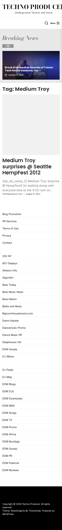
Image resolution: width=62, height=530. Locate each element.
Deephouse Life (11, 342)
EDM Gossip (9, 349)
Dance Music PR (12, 335)
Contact (7, 242)
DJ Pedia (7, 369)
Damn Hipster (10, 320)
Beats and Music (12, 306)
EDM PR (7, 455)
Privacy (6, 235)
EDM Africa (9, 434)
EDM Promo (9, 427)
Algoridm (7, 277)
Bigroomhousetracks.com (17, 313)
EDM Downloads (12, 398)
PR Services (9, 221)
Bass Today (9, 284)
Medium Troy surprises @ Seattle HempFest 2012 (27, 166)
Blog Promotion (11, 214)
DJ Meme (8, 356)
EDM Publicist (10, 463)
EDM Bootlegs (11, 441)
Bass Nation (9, 299)
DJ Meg (7, 377)
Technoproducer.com (12, 194)
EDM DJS (8, 391)
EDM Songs (9, 412)
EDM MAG (8, 405)
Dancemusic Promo (14, 327)
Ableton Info (9, 270)
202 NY (7, 256)
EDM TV (7, 420)
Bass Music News (12, 292)
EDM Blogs (9, 384)
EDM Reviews (10, 470)
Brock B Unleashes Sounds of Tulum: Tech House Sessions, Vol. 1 (29, 69)
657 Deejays (9, 263)
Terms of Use (10, 228)
